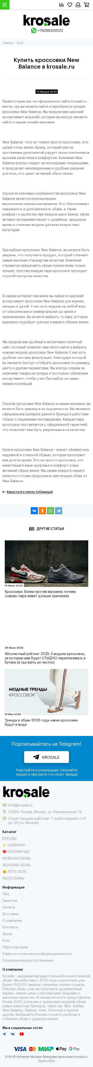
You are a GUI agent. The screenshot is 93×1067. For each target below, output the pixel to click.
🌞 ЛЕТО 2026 (14, 871)
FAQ (5, 893)
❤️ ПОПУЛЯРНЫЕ (16, 851)
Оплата (8, 907)
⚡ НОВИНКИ (13, 844)
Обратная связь (15, 947)
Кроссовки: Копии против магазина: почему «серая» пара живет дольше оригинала (40, 593)
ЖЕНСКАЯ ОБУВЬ (16, 864)
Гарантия (9, 900)
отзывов (77, 984)
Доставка (10, 913)
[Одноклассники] (42, 510)
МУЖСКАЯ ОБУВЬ (16, 858)
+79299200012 (50, 30)
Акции (7, 933)
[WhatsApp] (50, 510)
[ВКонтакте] (34, 510)
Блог (6, 940)
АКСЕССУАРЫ (13, 878)
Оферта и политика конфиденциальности (37, 953)
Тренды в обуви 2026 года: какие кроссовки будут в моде (41, 722)
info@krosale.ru (20, 805)
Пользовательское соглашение (27, 960)
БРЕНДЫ (9, 838)
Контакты (10, 927)
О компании (12, 920)
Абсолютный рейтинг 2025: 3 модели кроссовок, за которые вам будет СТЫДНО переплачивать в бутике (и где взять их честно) (45, 657)
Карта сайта (46, 1060)
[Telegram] (58, 510)
